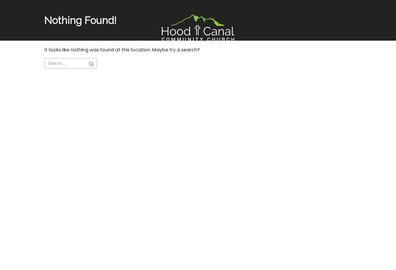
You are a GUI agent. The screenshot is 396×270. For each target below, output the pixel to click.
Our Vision (253, 56)
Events (138, 56)
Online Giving (173, 56)
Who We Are (215, 56)
